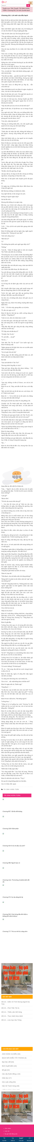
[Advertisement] (17, 950)
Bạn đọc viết (6, 1062)
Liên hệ (7, 1131)
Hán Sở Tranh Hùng (9, 1086)
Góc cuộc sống (7, 1082)
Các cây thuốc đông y (9, 1074)
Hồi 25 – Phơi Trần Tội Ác (10, 1008)
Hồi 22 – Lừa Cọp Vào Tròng (11, 1020)
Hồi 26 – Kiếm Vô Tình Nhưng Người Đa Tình (15, 1003)
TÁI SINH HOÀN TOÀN (11, 789)
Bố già (4, 1070)
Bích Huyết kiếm (7, 1066)
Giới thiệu (8, 1128)
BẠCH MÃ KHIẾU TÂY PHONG (13, 1058)
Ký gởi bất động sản (11, 1134)
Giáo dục (5, 1078)
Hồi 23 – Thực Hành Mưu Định (12, 1016)
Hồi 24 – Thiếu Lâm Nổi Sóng (11, 1012)
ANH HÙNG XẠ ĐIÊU (9, 1054)
